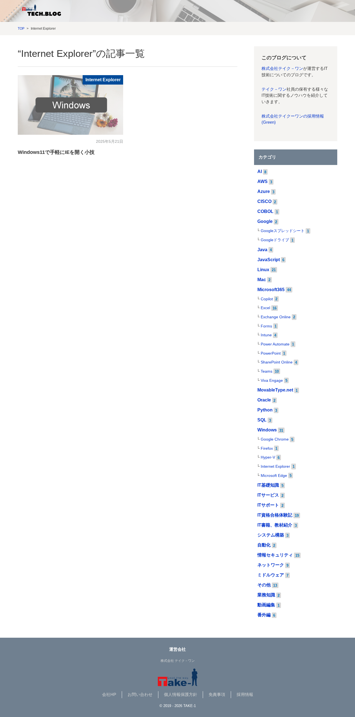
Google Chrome (275, 439)
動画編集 (266, 604)
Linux (263, 269)
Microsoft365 (271, 289)
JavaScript (268, 259)
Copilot (267, 299)
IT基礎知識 (268, 485)
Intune (266, 335)
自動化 (264, 545)
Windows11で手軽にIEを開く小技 (56, 152)
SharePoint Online (277, 362)
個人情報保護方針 (180, 694)
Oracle (264, 400)
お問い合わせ (140, 694)
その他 (264, 585)
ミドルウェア (270, 575)
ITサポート (268, 505)
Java (262, 249)
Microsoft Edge (274, 476)
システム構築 (270, 535)
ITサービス (268, 495)
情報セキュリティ (275, 555)
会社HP (109, 694)
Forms (266, 326)
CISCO (264, 201)
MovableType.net (275, 390)
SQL (262, 420)
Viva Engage (272, 380)
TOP (21, 28)
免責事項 (217, 694)
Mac (261, 279)
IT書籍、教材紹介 (274, 525)
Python (265, 410)
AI (259, 171)
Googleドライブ (275, 240)
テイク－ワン (274, 89)
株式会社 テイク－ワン (178, 661)
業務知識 (266, 595)
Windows (267, 430)
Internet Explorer (103, 79)
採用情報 (245, 694)
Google (265, 221)
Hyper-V (268, 457)
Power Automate (275, 344)
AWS (262, 181)
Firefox (267, 448)
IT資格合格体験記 (274, 515)
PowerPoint (271, 353)
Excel (265, 308)
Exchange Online (276, 317)
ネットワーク (270, 565)
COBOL (265, 211)
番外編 (264, 614)
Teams (266, 371)
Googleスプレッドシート (283, 231)
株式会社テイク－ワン (282, 68)
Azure (263, 191)
